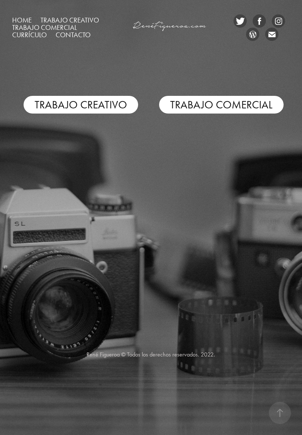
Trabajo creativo (70, 20)
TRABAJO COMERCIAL (221, 104)
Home (22, 20)
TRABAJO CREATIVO (81, 104)
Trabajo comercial (44, 27)
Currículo (29, 35)
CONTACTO (73, 35)
